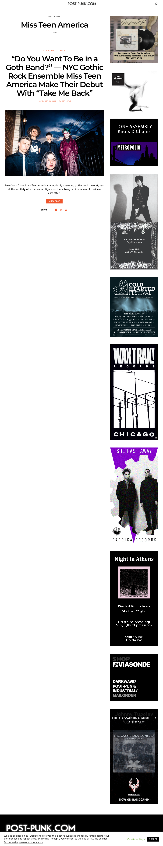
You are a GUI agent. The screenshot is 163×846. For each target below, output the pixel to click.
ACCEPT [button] (153, 839)
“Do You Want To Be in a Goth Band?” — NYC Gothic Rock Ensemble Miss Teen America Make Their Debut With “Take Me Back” (54, 76)
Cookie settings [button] (136, 839)
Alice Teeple (65, 101)
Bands (46, 51)
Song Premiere (58, 51)
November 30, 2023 (47, 101)
